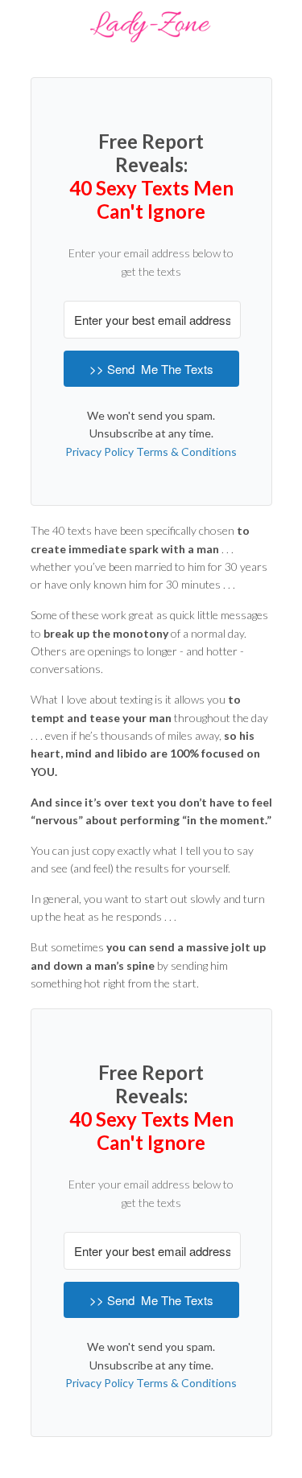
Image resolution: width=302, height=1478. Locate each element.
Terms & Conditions (186, 451)
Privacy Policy (99, 451)
